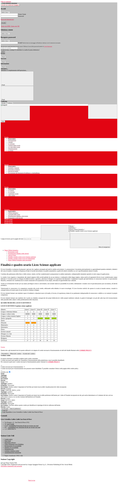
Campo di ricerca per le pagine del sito (12, 239)
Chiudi (3, 57)
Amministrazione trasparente (12, 452)
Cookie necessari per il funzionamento (12, 367)
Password (21, 16)
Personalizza (4, 353)
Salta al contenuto (6, 1)
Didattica (72, 227)
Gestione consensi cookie (11, 451)
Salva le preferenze (15, 408)
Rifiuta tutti (15, 353)
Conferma (9, 103)
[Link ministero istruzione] (9, 3)
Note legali (7, 441)
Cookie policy (8, 439)
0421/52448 (10, 424)
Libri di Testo (12, 255)
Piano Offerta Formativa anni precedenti (19, 260)
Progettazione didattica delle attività (18, 253)
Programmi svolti (13, 252)
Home (72, 226)
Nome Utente (22, 14)
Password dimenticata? (7, 19)
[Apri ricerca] (102, 111)
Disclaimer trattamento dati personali (11, 466)
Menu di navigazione (104, 247)
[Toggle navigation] (15, 113)
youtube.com (5, 372)
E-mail (20, 43)
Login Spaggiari (48, 46)
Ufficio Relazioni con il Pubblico (14, 444)
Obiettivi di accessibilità (11, 447)
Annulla (3, 103)
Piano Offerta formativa (77, 229)
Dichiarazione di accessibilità (12, 446)
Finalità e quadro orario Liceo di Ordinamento (21, 258)
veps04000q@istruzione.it (23, 426)
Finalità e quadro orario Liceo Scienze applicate (22, 257)
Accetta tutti (29, 353)
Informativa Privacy (10, 442)
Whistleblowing (9, 449)
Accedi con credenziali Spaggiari (10, 5)
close (2, 121)
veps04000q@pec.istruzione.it (24, 427)
